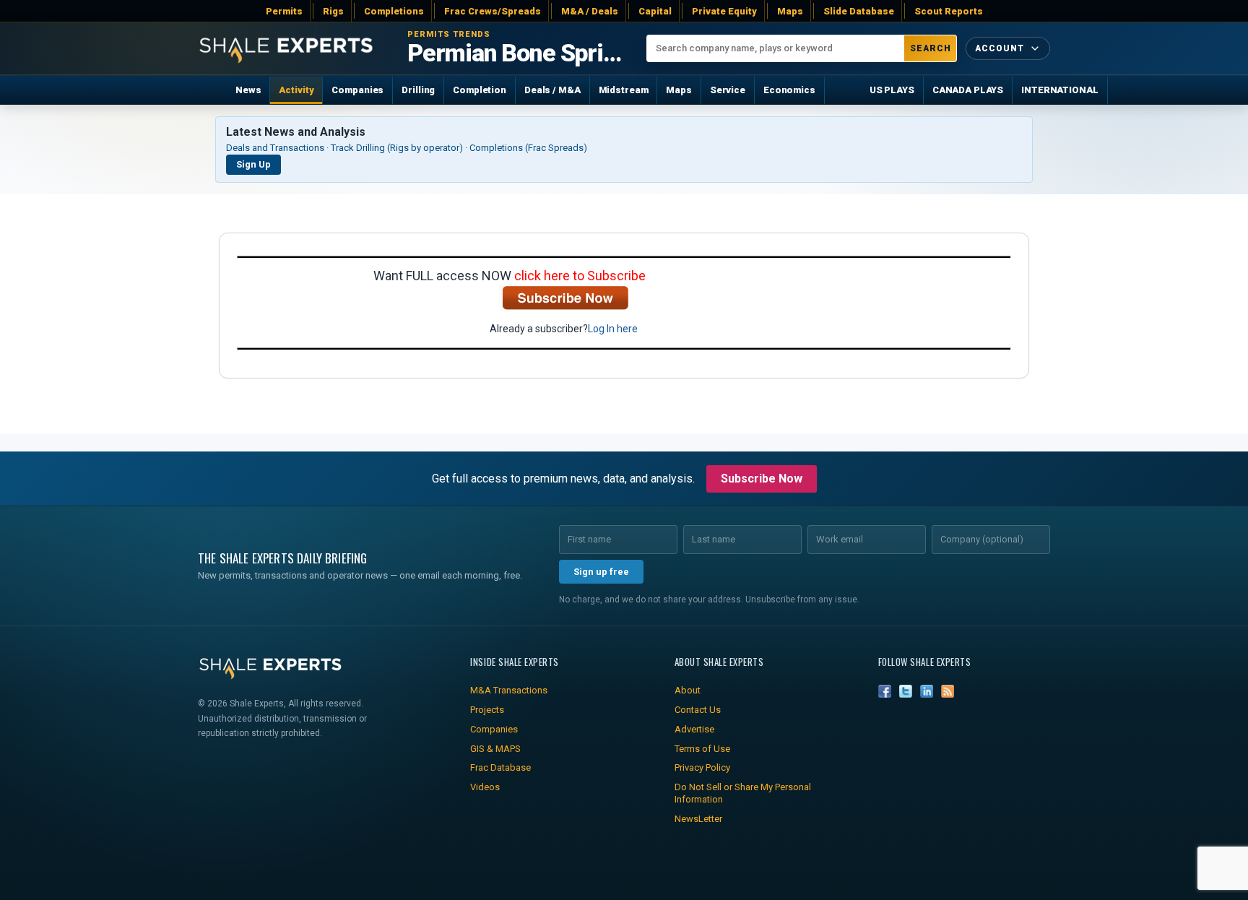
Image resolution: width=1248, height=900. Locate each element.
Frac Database (500, 767)
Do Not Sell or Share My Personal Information (743, 793)
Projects (487, 709)
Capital (655, 11)
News (248, 90)
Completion (479, 90)
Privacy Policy (702, 767)
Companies (358, 90)
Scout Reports (948, 11)
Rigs (333, 11)
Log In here (613, 328)
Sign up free (601, 571)
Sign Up (253, 164)
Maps (790, 11)
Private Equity (724, 11)
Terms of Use (702, 748)
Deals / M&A (552, 90)
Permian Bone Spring (516, 53)
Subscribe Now (761, 478)
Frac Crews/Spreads (492, 11)
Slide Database (858, 11)
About (688, 690)
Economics (789, 90)
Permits (284, 11)
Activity (296, 90)
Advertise (694, 729)
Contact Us (698, 709)
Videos (485, 787)
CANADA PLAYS (967, 90)
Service (727, 90)
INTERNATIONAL (1059, 90)
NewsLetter (698, 818)
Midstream (624, 90)
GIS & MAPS (495, 748)
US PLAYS (892, 90)
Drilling (418, 90)
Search (930, 48)
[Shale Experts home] (286, 49)
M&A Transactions (508, 690)
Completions (394, 11)
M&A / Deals (589, 11)
